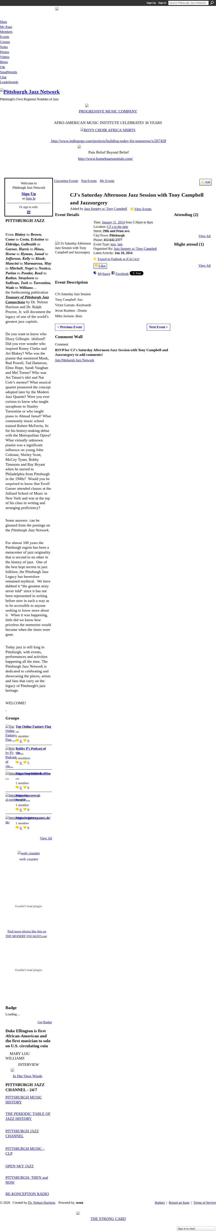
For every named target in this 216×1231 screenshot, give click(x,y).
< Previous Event (69, 327)
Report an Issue (179, 1202)
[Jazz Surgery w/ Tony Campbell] (61, 203)
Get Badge (45, 1022)
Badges (160, 1202)
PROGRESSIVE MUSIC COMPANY (108, 111)
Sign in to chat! (186, 1228)
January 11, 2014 (113, 222)
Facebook (122, 274)
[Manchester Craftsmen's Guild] (6, 709)
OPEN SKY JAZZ (19, 1166)
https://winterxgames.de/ (33, 818)
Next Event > (158, 327)
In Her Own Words (27, 1076)
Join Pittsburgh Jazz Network (74, 360)
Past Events (89, 181)
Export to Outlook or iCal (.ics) (118, 259)
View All (46, 838)
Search (212, 3)
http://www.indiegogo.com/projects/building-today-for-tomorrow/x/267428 (108, 141)
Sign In (162, 2)
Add (207, 182)
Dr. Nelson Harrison (41, 1202)
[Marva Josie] (181, 258)
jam (119, 244)
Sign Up (151, 2)
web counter (28, 859)
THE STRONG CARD (108, 1219)
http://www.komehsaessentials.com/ (105, 158)
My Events (107, 181)
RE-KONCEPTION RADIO (27, 1194)
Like (102, 266)
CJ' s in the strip (117, 227)
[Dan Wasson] (181, 228)
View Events (142, 209)
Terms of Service (204, 1202)
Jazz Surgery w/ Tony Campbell (105, 209)
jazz (113, 244)
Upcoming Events (66, 181)
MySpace (104, 274)
